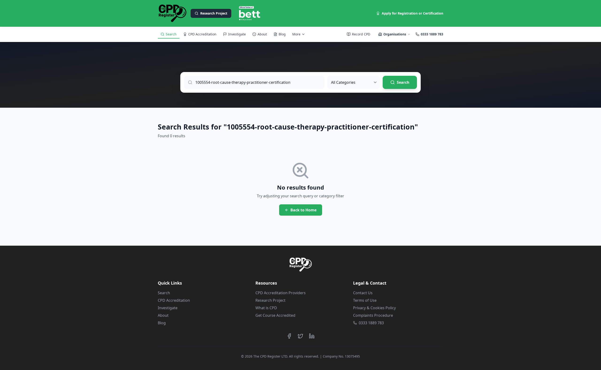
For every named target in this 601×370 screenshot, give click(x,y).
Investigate (167, 307)
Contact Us (363, 292)
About (163, 315)
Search (164, 292)
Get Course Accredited (275, 315)
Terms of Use (365, 300)
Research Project (270, 300)
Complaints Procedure (373, 315)
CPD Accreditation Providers (280, 292)
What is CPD (266, 307)
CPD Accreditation (174, 300)
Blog (162, 322)
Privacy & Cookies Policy (374, 307)
